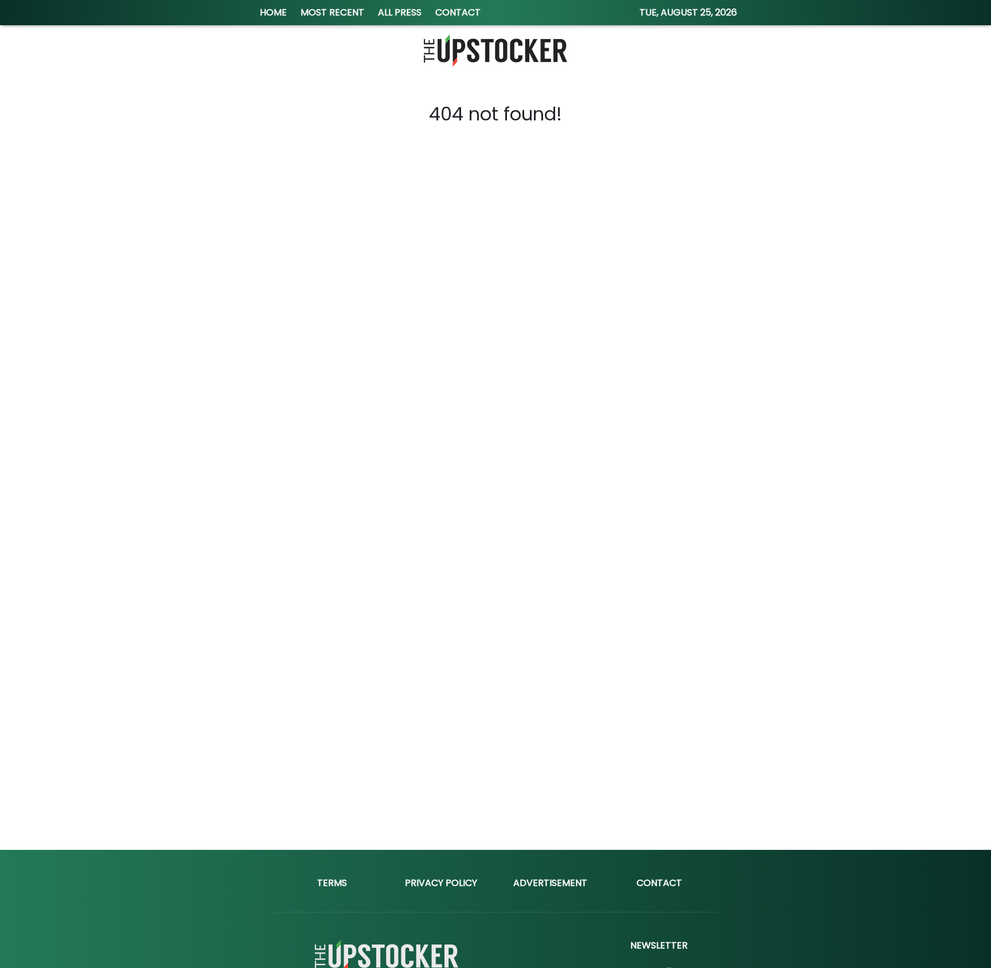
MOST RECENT (332, 12)
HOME (273, 12)
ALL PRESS (400, 12)
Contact (659, 882)
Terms (332, 882)
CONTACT (458, 12)
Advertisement (550, 882)
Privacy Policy (441, 882)
